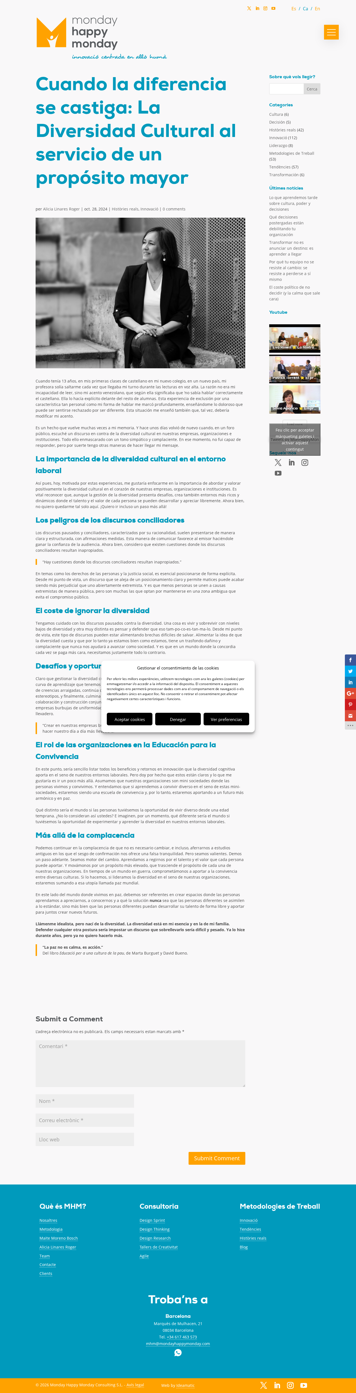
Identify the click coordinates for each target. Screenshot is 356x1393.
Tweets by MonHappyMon (295, 439)
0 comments (174, 209)
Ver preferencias (226, 719)
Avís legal (135, 1384)
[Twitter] (249, 10)
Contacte (47, 1264)
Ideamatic (185, 1385)
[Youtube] (278, 473)
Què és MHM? (62, 1207)
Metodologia (51, 1229)
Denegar (178, 719)
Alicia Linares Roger (61, 209)
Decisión (277, 122)
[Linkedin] (257, 10)
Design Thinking (155, 1229)
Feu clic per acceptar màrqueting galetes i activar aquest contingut (295, 439)
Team (44, 1256)
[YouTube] (273, 10)
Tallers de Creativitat (159, 1247)
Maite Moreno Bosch (58, 1238)
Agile (144, 1256)
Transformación (284, 174)
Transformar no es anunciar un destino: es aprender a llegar (291, 248)
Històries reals (125, 209)
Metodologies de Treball (291, 153)
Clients (45, 1273)
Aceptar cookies (130, 719)
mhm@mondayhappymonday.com (178, 1343)
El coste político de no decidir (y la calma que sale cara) (294, 293)
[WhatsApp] (281, 10)
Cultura (276, 114)
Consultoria (159, 1207)
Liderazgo (278, 145)
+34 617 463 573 (182, 1337)
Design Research (155, 1238)
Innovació (149, 209)
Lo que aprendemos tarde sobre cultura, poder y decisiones (293, 203)
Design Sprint (152, 1220)
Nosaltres (48, 1220)
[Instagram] (265, 10)
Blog (244, 1247)
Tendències (280, 167)
